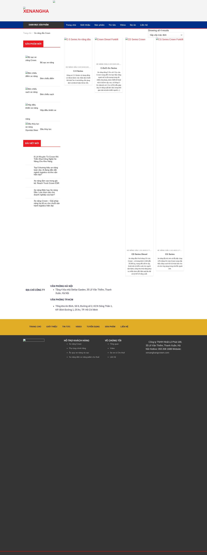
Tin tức (112, 25)
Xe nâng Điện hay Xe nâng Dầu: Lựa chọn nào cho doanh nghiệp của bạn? (46, 192)
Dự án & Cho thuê (117, 353)
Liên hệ (144, 25)
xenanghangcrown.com (157, 352)
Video (123, 25)
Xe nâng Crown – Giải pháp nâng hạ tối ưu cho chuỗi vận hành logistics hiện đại (47, 203)
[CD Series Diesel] (139, 143)
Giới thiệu (85, 25)
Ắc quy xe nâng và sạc (79, 352)
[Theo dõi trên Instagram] (159, 358)
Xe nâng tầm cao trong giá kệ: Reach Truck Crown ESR (46, 182)
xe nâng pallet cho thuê (89, 357)
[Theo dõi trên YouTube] (174, 358)
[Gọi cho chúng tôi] (166, 358)
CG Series (170, 254)
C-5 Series (78, 71)
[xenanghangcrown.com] (36, 11)
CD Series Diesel (139, 254)
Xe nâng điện (74, 357)
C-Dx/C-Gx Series (109, 68)
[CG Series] (170, 143)
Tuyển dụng (93, 326)
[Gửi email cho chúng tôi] (163, 358)
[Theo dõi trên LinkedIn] (170, 358)
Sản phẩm (99, 25)
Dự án (133, 25)
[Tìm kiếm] (180, 24)
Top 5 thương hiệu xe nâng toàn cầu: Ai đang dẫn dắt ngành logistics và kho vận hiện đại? (46, 171)
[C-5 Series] (78, 51)
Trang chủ (71, 25)
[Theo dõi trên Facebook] (156, 358)
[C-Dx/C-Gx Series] (109, 50)
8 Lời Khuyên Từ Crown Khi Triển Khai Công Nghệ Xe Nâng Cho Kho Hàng (46, 159)
